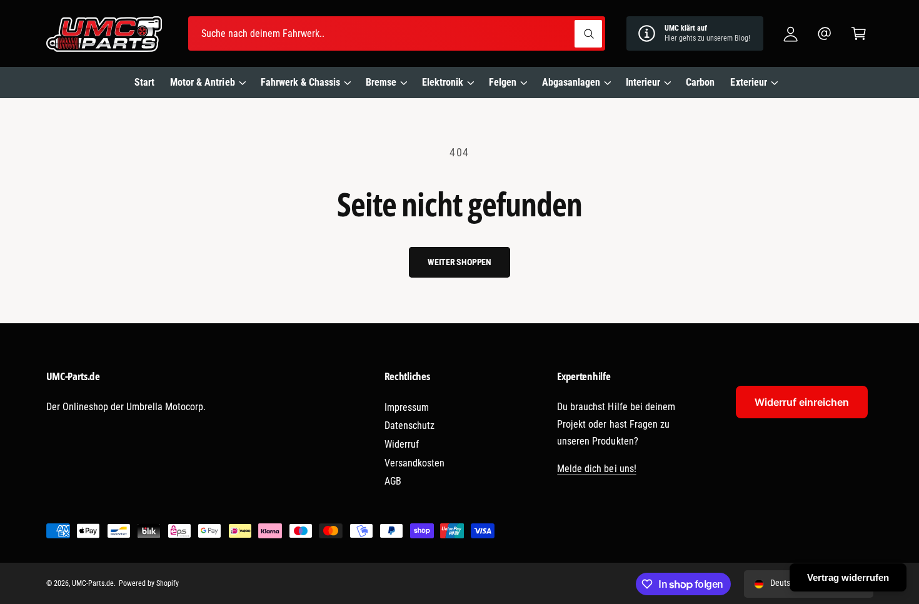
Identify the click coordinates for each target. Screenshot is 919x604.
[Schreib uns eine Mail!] (825, 33)
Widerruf (401, 444)
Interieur (643, 82)
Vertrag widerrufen (848, 577)
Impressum (406, 407)
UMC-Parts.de (93, 583)
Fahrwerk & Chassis (300, 82)
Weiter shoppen (459, 262)
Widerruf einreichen (802, 402)
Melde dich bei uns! (596, 469)
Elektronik (442, 82)
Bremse (381, 82)
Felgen (502, 82)
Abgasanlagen (571, 82)
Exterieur (748, 82)
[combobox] (396, 33)
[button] (858, 33)
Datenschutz (409, 425)
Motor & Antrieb (202, 82)
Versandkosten (414, 463)
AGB (392, 481)
